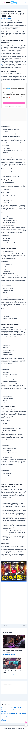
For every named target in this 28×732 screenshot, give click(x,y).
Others (11, 654)
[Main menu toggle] (25, 2)
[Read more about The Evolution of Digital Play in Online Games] (12, 663)
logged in (10, 687)
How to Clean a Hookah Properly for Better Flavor (12, 707)
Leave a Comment (6, 654)
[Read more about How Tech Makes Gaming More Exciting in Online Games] (14, 641)
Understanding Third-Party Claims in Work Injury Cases (13, 717)
